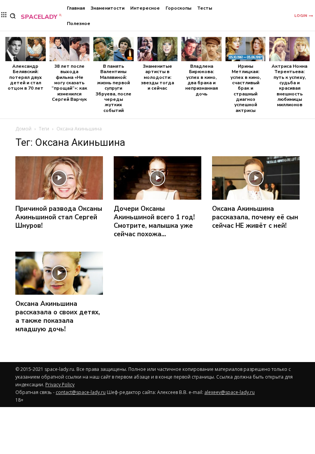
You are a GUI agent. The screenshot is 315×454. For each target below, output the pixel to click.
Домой (23, 128)
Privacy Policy (60, 384)
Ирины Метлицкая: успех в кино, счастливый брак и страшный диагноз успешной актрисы (245, 88)
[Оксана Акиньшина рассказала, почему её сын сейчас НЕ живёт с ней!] (256, 178)
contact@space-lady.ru (81, 392)
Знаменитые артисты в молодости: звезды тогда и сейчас (157, 77)
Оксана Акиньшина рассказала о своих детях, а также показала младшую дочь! (57, 316)
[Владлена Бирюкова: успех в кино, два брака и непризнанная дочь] (201, 49)
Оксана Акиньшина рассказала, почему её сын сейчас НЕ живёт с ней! (255, 217)
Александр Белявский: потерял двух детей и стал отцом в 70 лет (25, 77)
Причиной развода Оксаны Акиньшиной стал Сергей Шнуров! (58, 217)
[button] (12, 16)
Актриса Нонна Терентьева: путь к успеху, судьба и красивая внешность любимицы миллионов (289, 85)
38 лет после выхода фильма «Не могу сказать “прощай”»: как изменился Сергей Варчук (69, 82)
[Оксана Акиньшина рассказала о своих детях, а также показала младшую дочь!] (59, 273)
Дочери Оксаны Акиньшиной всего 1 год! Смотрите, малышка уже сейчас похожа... (154, 221)
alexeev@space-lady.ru (229, 392)
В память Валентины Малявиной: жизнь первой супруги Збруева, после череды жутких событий (113, 88)
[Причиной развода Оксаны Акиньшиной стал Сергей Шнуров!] (59, 178)
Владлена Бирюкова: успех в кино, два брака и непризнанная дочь (201, 80)
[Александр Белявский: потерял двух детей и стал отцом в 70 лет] (25, 49)
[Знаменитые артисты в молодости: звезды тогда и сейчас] (158, 49)
